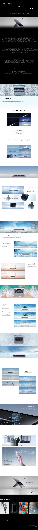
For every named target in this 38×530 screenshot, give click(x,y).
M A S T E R (19, 6)
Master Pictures (4, 520)
